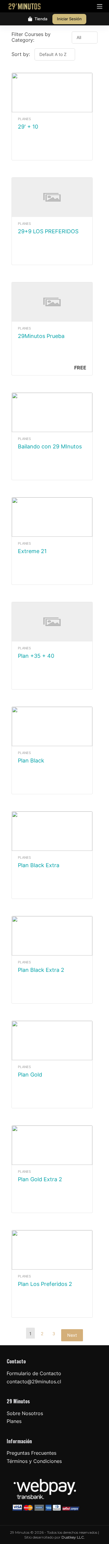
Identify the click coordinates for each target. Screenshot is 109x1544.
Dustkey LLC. (73, 1537)
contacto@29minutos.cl (34, 1381)
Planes (14, 1421)
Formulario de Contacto (34, 1373)
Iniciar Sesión (69, 18)
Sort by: (21, 54)
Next (72, 1335)
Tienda (41, 18)
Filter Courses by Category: (31, 37)
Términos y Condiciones (34, 1461)
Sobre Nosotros (25, 1413)
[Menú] (99, 6)
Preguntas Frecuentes (31, 1453)
